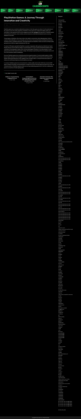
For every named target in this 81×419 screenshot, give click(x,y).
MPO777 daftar (61, 316)
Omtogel (60, 257)
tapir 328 (60, 181)
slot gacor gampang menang (63, 235)
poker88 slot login (61, 245)
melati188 (60, 238)
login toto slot (61, 264)
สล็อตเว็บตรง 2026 (61, 104)
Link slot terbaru (61, 137)
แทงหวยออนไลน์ (61, 250)
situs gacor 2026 (61, 69)
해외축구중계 (60, 322)
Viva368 (60, 373)
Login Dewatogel (61, 377)
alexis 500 (60, 291)
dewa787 (60, 88)
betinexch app (61, 135)
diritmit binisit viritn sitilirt (63, 380)
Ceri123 (59, 122)
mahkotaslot (60, 236)
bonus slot (60, 146)
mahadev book (61, 304)
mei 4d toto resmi (61, 232)
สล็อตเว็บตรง (60, 31)
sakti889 (60, 299)
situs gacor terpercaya (62, 386)
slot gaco (60, 180)
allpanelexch (60, 303)
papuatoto (60, 239)
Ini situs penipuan (61, 153)
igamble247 (60, 247)
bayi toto (60, 23)
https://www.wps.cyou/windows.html (65, 141)
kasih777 (60, 244)
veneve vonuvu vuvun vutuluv (63, 379)
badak (59, 171)
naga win (60, 361)
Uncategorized (26, 25)
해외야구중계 (60, 220)
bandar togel (60, 128)
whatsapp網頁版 (61, 149)
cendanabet (60, 389)
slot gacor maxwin (61, 346)
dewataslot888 (61, 333)
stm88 (59, 248)
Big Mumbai (60, 285)
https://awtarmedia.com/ (63, 353)
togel (59, 77)
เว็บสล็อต (60, 75)
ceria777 (60, 350)
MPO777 (60, 321)
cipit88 (59, 61)
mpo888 (60, 352)
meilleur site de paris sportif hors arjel (65, 229)
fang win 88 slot (61, 211)
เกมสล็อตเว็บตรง (61, 97)
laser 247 (60, 300)
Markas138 (60, 355)
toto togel (60, 37)
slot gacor (60, 58)
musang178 (60, 89)
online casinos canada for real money (65, 294)
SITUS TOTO (60, 241)
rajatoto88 (60, 273)
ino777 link (60, 287)
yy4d (59, 330)
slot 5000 (60, 387)
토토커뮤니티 (60, 382)
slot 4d (59, 39)
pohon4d (60, 123)
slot (59, 60)
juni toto (60, 221)
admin (7, 25)
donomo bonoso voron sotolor (64, 383)
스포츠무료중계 (61, 261)
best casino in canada (62, 307)
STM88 (59, 150)
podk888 (60, 100)
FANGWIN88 (60, 72)
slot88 (59, 121)
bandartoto (60, 319)
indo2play (60, 327)
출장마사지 (60, 310)
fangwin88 (60, 27)
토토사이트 (60, 284)
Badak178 (60, 115)
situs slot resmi (61, 365)
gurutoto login (61, 125)
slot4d (59, 30)
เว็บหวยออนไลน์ (61, 20)
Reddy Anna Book (61, 324)
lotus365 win (60, 312)
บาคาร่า (59, 253)
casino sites (60, 325)
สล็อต (59, 76)
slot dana (60, 340)
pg (58, 315)
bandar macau (61, 129)
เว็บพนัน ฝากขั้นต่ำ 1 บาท (62, 45)
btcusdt (59, 224)
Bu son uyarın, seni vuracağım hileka (65, 401)
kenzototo (60, 281)
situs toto (60, 293)
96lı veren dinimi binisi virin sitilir (64, 158)
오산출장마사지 (61, 309)
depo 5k (59, 85)
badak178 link (60, 147)
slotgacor (60, 279)
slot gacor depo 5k (61, 48)
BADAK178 (60, 70)
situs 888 (60, 342)
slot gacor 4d (60, 46)
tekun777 (60, 318)
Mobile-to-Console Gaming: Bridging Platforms (12, 77)
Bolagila (60, 374)
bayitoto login (61, 40)
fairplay (59, 306)
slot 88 (59, 242)
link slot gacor (61, 33)
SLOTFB (59, 296)
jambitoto (60, 358)
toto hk (59, 255)
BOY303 (60, 367)
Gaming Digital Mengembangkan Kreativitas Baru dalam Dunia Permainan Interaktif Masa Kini (29, 79)
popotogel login (61, 42)
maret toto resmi (61, 227)
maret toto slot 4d (61, 230)
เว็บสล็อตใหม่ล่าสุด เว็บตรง (63, 66)
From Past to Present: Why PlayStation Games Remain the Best (46, 78)
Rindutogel (60, 331)
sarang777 (60, 103)
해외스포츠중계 (61, 399)
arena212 (60, 106)
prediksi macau (61, 376)
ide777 (59, 223)
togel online (60, 134)
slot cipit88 (60, 190)
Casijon (59, 49)
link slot (59, 29)
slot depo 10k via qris (62, 290)
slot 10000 (60, 233)
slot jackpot (60, 43)
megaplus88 (60, 276)
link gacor (60, 275)
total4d (59, 339)
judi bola (60, 116)
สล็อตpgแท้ (60, 51)
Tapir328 (60, 57)
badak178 (60, 24)
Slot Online (60, 347)
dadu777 (60, 79)
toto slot (60, 34)
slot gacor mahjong (62, 21)
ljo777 (59, 343)
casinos (59, 370)
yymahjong (60, 313)
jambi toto (60, 359)
